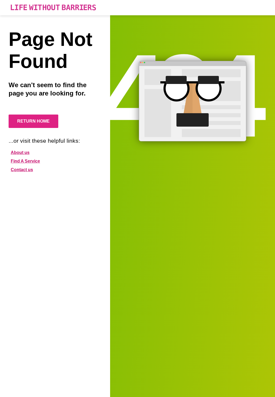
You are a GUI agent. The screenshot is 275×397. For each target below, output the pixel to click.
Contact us (22, 169)
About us (20, 152)
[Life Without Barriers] (53, 7)
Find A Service (25, 161)
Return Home (33, 121)
